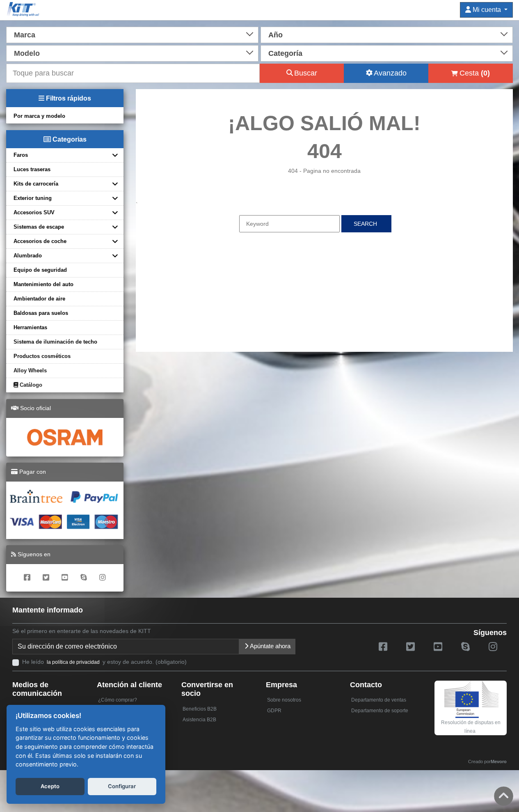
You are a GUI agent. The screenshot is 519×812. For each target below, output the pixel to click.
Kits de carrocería (36, 184)
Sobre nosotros (284, 700)
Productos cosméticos (42, 356)
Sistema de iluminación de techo (55, 342)
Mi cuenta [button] (487, 9)
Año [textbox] (275, 35)
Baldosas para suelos (41, 313)
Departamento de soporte (379, 710)
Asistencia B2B (199, 720)
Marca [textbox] (24, 35)
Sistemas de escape (39, 227)
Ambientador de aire (39, 299)
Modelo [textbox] (27, 53)
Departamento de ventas (378, 700)
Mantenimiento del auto (43, 284)
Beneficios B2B (200, 709)
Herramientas (30, 327)
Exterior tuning (33, 198)
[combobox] (132, 34)
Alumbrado (28, 255)
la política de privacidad (73, 662)
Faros (21, 155)
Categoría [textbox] (285, 53)
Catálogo (30, 385)
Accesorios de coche (40, 241)
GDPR (274, 710)
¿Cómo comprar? (117, 700)
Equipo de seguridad (40, 270)
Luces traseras (32, 169)
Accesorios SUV (34, 212)
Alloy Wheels (30, 370)
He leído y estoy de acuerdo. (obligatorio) (104, 661)
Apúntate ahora (269, 645)
